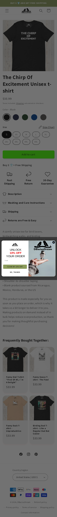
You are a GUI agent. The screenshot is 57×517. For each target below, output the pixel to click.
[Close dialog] (53, 242)
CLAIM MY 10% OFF (15, 267)
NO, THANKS (15, 272)
